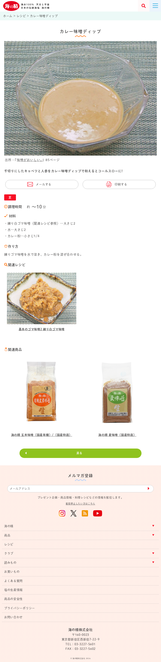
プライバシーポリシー (19, 608)
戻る (79, 453)
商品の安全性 (13, 598)
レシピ (8, 544)
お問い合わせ (13, 617)
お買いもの (12, 571)
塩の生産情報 (13, 589)
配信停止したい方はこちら (80, 503)
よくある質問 (13, 580)
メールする (43, 184)
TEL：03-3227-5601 (80, 644)
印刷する (121, 184)
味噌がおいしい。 (29, 159)
